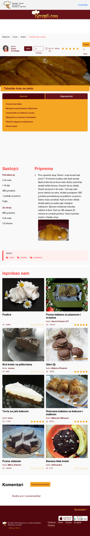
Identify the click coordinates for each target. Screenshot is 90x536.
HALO (17, 528)
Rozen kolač (11, 126)
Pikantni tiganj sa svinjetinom (19, 122)
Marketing (11, 525)
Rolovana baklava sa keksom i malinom (67, 399)
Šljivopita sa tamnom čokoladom (21, 117)
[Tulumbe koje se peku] (60, 230)
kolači (11, 257)
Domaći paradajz (14, 104)
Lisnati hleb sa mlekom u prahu (20, 113)
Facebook (52, 522)
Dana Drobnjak (15, 49)
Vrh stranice (80, 509)
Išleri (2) (67, 350)
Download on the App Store (65, 518)
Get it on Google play (81, 518)
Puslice (23, 302)
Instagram (77, 522)
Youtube (68, 522)
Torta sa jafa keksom (23, 399)
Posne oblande (23, 447)
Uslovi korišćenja (34, 523)
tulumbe (23, 257)
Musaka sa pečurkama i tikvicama (21, 108)
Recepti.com (45, 14)
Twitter (60, 522)
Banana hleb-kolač (67, 447)
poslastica (37, 257)
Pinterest (51, 525)
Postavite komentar (40, 484)
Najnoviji (23, 96)
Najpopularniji (66, 96)
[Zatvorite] (1, 5)
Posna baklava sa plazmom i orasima (67, 302)
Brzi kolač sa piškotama (23, 350)
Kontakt (19, 525)
